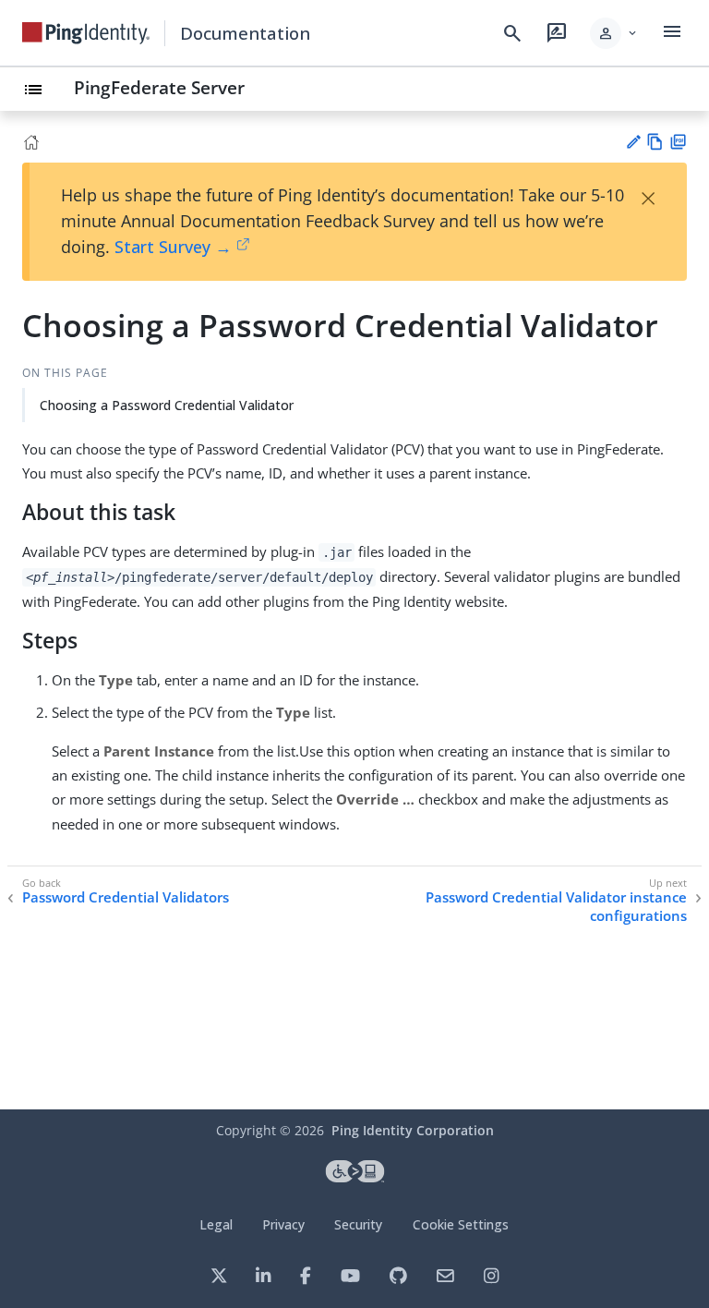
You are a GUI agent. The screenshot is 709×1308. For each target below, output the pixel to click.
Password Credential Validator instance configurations (556, 907)
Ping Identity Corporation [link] (412, 1130)
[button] (614, 33)
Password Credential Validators (125, 897)
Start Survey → (173, 247)
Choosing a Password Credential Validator (167, 405)
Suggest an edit (633, 142)
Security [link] (358, 1224)
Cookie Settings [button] (461, 1224)
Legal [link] (216, 1224)
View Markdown (655, 142)
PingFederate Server (159, 87)
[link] (86, 33)
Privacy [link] (283, 1224)
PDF (678, 142)
